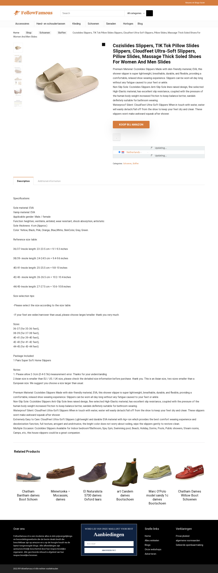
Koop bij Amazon (131, 124)
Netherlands (133, 152)
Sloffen (62, 32)
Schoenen (93, 23)
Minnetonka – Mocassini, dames (60, 495)
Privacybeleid (182, 536)
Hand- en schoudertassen (50, 23)
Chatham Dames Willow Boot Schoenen (189, 495)
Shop (28, 32)
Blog (140, 23)
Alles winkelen (152, 540)
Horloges (128, 23)
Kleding (76, 23)
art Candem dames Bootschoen (125, 495)
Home (16, 32)
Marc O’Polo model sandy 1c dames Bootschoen (157, 497)
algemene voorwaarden (188, 540)
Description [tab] (23, 181)
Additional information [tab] (49, 181)
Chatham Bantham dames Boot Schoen (28, 495)
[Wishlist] (201, 13)
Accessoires (22, 23)
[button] (103, 44)
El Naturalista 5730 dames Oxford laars (92, 495)
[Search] (149, 13)
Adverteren (150, 554)
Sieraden (111, 23)
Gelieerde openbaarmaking (189, 545)
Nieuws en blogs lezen (195, 3)
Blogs (147, 545)
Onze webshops (153, 549)
